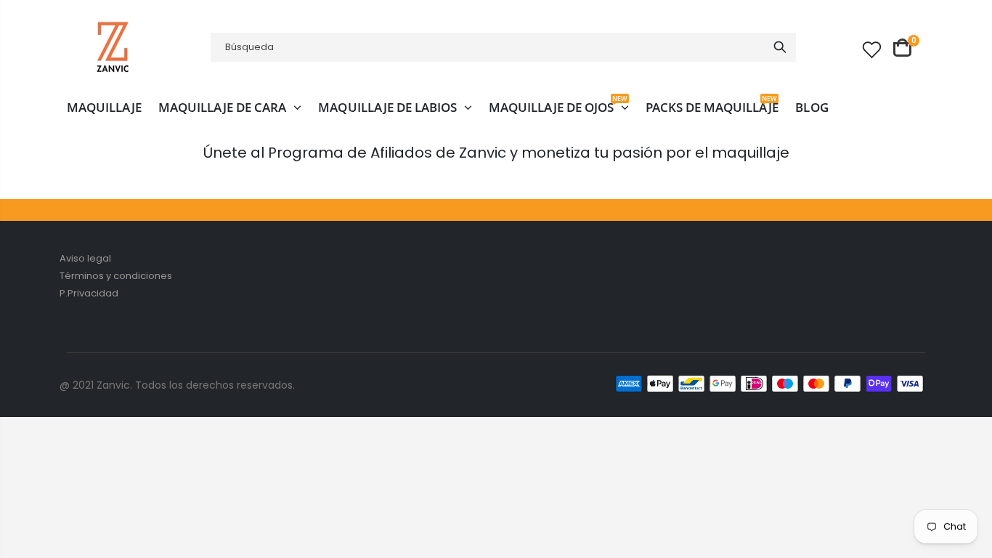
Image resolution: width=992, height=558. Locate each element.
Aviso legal (85, 258)
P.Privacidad (89, 293)
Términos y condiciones (116, 276)
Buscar (779, 47)
